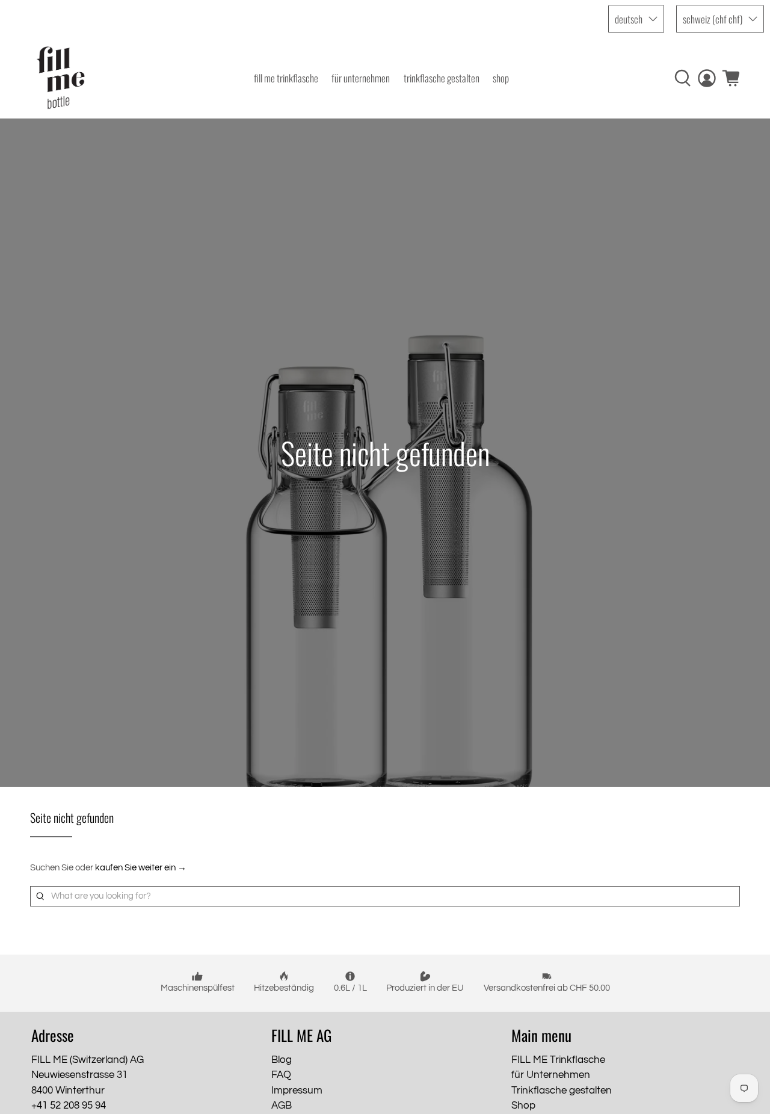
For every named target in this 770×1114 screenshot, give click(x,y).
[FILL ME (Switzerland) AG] (61, 77)
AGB (281, 1105)
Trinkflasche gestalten (441, 77)
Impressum (296, 1090)
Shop (501, 77)
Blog (281, 1059)
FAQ (281, 1074)
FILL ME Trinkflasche (286, 77)
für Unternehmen (360, 77)
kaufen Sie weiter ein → (140, 867)
